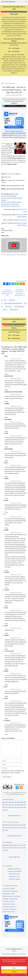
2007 (24, 802)
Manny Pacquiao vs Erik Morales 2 (12, 896)
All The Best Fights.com (8, 1)
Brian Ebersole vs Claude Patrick (10, 204)
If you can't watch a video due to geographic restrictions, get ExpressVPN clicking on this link (14, 133)
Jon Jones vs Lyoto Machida (17, 162)
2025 (6, 810)
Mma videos (12, 83)
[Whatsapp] (16, 283)
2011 (12, 805)
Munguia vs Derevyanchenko (11, 898)
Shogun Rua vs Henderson (14, 868)
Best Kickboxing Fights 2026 (14, 835)
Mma (6, 83)
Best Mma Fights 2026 (14, 857)
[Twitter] (11, 283)
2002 (9, 802)
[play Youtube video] (14, 245)
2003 (12, 802)
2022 (21, 807)
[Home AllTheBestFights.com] (7, 789)
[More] (22, 283)
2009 (6, 805)
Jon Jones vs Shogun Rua (10, 909)
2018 (9, 807)
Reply (6, 374)
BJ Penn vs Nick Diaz (14, 874)
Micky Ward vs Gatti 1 (9, 911)
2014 (21, 805)
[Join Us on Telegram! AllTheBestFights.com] (14, 106)
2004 (15, 802)
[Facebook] (5, 283)
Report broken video (21, 281)
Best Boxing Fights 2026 (14, 815)
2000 (3, 802)
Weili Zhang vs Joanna (9, 893)
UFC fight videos (14, 309)
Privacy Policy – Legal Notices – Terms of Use (14, 954)
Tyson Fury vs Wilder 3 (9, 888)
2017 (6, 807)
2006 (21, 802)
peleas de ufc (8, 306)
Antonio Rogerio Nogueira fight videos (13, 303)
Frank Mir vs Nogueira (14, 879)
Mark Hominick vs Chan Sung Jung (10, 206)
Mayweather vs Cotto (14, 876)
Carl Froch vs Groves (9, 901)
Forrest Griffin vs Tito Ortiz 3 (19, 220)
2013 (18, 805)
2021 (18, 807)
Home (2, 83)
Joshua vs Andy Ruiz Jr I (10, 906)
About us (14, 951)
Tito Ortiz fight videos (19, 306)
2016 (3, 807)
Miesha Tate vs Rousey (9, 904)
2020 (15, 807)
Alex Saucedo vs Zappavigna (11, 891)
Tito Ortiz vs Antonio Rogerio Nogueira (11, 202)
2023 (24, 807)
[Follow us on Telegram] (17, 788)
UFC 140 (5, 309)
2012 (15, 805)
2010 (9, 805)
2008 (3, 805)
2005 (18, 802)
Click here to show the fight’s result (12, 188)
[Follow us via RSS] (21, 788)
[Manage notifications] (24, 973)
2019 (12, 807)
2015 (24, 805)
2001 (6, 802)
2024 (3, 810)
